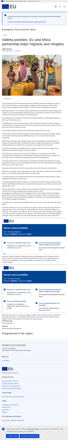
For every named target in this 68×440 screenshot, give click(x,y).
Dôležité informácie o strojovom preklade (34, 21)
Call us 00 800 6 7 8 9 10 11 (10, 381)
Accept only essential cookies (29, 436)
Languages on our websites (10, 405)
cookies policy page (32, 429)
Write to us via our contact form (11, 386)
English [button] (56, 7)
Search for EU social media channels (13, 396)
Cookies (4, 412)
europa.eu (16, 373)
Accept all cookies (12, 436)
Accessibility (5, 360)
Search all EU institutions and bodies (13, 420)
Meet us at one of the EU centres (11, 388)
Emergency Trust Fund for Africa (14, 345)
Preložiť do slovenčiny (14, 21)
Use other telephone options (10, 383)
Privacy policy (6, 407)
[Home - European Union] (9, 6)
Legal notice (5, 410)
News (5, 35)
